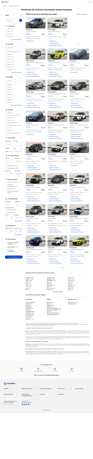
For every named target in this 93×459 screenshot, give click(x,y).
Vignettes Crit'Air (25, 430)
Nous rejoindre (7, 435)
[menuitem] (5, 6)
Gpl (9, 131)
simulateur (48, 355)
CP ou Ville (8, 145)
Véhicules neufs (7, 405)
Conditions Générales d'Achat (63, 437)
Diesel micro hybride (13, 119)
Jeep (70, 295)
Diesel (10, 116)
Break (10, 35)
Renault (10, 70)
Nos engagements (7, 428)
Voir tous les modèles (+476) (16, 108)
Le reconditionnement (26, 428)
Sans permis (30, 327)
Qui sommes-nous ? (8, 426)
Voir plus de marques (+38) (16, 76)
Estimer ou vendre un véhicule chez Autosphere (28, 404)
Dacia (10, 63)
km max (16, 218)
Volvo (28, 289)
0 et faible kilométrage (12, 189)
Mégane (10, 103)
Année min (8, 205)
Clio (9, 101)
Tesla (28, 300)
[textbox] (17, 152)
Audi (70, 286)
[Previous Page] (45, 272)
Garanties (59, 405)
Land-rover (51, 292)
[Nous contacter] (90, 3)
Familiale (30, 324)
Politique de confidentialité (62, 428)
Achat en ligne (13, 251)
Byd (70, 300)
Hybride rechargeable (14, 136)
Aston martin (51, 301)
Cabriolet (29, 318)
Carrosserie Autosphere (44, 412)
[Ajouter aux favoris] (44, 23)
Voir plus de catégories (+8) (16, 43)
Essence (11, 124)
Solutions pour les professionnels (64, 417)
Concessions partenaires (12, 254)
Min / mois (7, 174)
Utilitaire (11, 40)
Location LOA (12, 169)
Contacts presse (7, 433)
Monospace (30, 326)
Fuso (70, 301)
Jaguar (49, 297)
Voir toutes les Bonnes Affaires (12, 195)
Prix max (16, 162)
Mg (28, 294)
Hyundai (71, 289)
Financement (60, 403)
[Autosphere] (6, 2)
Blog (40, 438)
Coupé (28, 321)
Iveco (28, 301)
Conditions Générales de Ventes (63, 435)
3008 (9, 93)
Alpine (71, 294)
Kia (70, 288)
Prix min (7, 162)
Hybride (11, 134)
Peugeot (10, 68)
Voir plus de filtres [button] (18, 224)
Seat (49, 291)
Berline (10, 32)
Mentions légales (61, 439)
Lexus (28, 292)
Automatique (12, 213)
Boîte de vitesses (9, 211)
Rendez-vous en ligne (44, 403)
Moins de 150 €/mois (14, 186)
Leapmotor (71, 297)
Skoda (71, 291)
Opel (49, 288)
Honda (49, 300)
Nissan (29, 285)
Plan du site (59, 441)
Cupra (28, 295)
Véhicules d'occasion (8, 403)
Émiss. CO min (9, 232)
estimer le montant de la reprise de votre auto (63, 364)
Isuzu (28, 303)
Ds (49, 286)
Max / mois (17, 174)
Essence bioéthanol (12, 126)
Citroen (10, 60)
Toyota (71, 285)
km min (7, 218)
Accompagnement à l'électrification (61, 415)
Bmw (9, 58)
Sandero (10, 106)
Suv (28, 329)
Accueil (4, 10)
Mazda (49, 295)
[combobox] (13, 147)
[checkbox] (6, 32)
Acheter (5, 6)
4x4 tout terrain (31, 313)
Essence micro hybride (14, 129)
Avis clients (6, 430)
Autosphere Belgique (44, 433)
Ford (28, 286)
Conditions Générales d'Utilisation (64, 426)
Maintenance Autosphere (45, 405)
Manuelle (11, 216)
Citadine (29, 319)
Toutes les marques (13, 55)
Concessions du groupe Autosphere (13, 247)
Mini (28, 288)
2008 (9, 88)
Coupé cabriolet (30, 322)
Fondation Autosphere (44, 426)
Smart (70, 298)
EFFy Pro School (43, 428)
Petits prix (11, 192)
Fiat (28, 291)
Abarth (28, 298)
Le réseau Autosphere (44, 430)
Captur (10, 98)
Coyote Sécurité (60, 412)
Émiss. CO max (18, 232)
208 (9, 90)
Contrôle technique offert (45, 410)
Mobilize (71, 303)
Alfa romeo (30, 297)
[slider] (8, 155)
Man (49, 303)
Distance (7, 152)
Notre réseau (70, 6)
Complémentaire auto (61, 410)
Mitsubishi (51, 289)
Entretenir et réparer (38, 6)
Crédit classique (13, 172)
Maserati (50, 298)
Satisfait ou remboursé (62, 407)
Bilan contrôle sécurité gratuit (46, 407)
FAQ (76, 405)
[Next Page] (69, 272)
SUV (10, 37)
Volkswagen (11, 73)
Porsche (50, 294)
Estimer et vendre (20, 6)
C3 (9, 95)
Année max (17, 205)
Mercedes (11, 65)
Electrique (11, 121)
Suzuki (71, 292)
